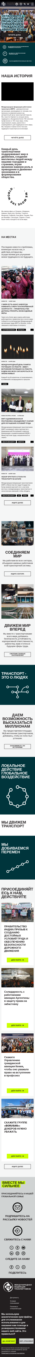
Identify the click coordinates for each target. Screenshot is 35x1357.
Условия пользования (14, 1302)
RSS (23, 1253)
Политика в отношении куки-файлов (16, 1308)
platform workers (9, 330)
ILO (19, 495)
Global (5, 384)
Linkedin (12, 1253)
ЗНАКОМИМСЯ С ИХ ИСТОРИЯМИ (17, 746)
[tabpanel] (17, 21)
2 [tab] (17, 39)
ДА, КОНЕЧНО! (9, 1341)
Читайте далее (14, 35)
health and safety (9, 442)
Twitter (12, 1248)
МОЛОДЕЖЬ (21, 330)
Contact (17, 1232)
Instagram (17, 1253)
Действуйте (28, 4)
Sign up (17, 1208)
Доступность (14, 1297)
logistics (21, 442)
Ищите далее (17, 503)
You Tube (23, 1248)
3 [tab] (19, 39)
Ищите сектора (17, 574)
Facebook (17, 1248)
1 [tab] (15, 39)
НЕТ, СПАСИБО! (26, 1341)
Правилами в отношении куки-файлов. (13, 1353)
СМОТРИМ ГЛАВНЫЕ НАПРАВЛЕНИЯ (17, 654)
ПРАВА (25, 495)
